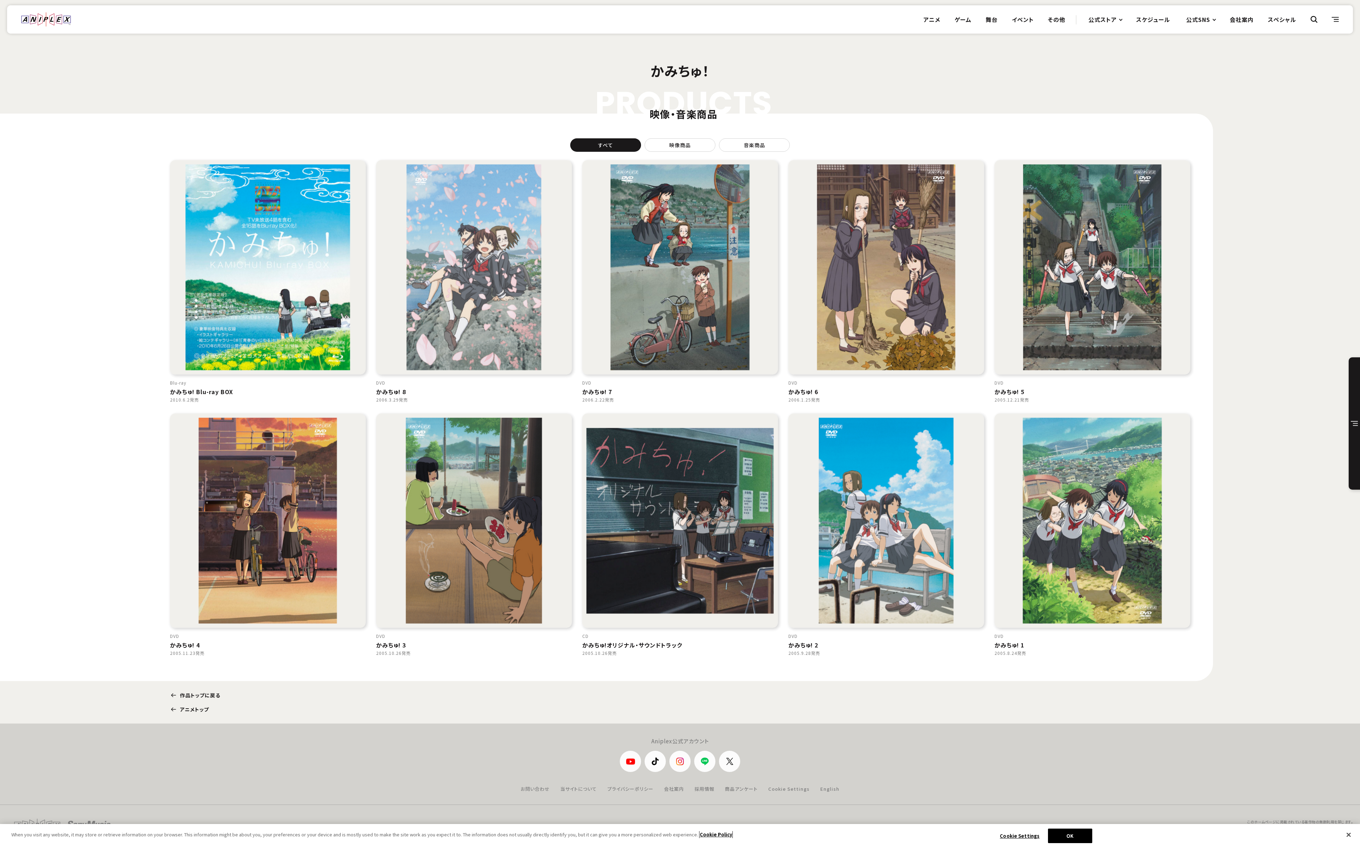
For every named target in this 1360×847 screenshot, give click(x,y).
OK (1069, 835)
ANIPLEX (46, 19)
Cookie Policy (716, 834)
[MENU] (1335, 19)
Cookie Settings (789, 788)
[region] (680, 835)
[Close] (1348, 834)
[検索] (1314, 19)
